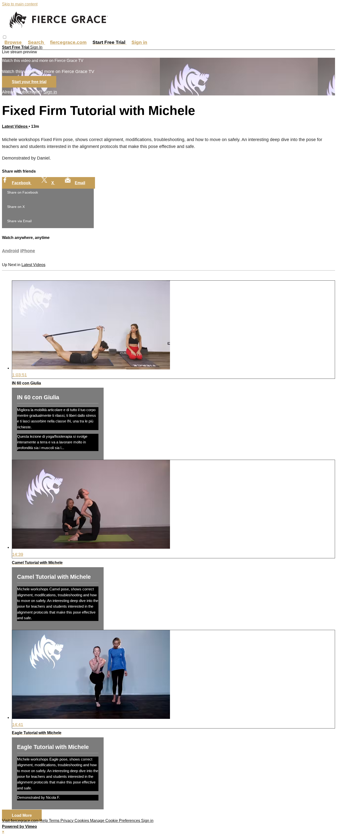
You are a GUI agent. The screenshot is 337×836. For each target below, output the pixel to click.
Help (44, 820)
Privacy (67, 820)
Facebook (22, 183)
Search (36, 42)
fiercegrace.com (68, 42)
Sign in (139, 42)
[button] (4, 37)
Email (80, 183)
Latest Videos (15, 126)
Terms (54, 820)
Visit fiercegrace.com (20, 820)
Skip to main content (19, 4)
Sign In (36, 47)
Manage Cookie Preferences (115, 820)
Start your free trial (29, 82)
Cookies (82, 820)
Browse (13, 42)
